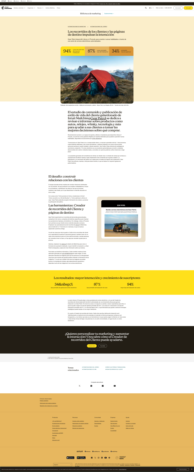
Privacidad (122, 465)
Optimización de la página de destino (48, 403)
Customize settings (182, 469)
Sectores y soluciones (18, 8)
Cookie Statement (122, 469)
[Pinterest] (109, 458)
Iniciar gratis (188, 8)
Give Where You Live (115, 426)
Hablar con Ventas (130, 428)
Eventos (96, 426)
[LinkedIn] (102, 458)
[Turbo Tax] (10, 1)
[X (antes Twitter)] (95, 458)
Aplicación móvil (55, 440)
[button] (151, 8)
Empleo (112, 428)
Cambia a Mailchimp (50, 8)
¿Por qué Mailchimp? (57, 421)
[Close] (192, 469)
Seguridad (54, 435)
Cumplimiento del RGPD (57, 433)
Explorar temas (108, 13)
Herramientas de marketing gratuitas (80, 423)
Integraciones (30, 8)
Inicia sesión (178, 8)
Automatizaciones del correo (98, 26)
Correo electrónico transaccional (115, 367)
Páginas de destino (44, 400)
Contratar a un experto (131, 423)
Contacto (128, 421)
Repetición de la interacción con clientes (49, 405)
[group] (151, 8)
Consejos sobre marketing (78, 421)
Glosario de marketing (77, 426)
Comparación (55, 430)
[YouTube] (106, 458)
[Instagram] (98, 458)
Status (53, 437)
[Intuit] (4, 1)
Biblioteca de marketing (90, 13)
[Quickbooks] (23, 1)
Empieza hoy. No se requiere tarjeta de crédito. (110, 3)
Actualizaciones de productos (58, 423)
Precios (58, 8)
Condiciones (127, 465)
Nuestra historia (113, 421)
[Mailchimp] (29, 1)
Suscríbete (102, 346)
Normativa (132, 465)
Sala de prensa (113, 423)
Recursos (39, 8)
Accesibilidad (113, 430)
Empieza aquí (92, 346)
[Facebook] (92, 458)
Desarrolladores (97, 423)
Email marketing (55, 426)
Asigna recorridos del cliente (114, 369)
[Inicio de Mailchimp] (6, 8)
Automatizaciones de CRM (89, 369)
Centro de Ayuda (129, 426)
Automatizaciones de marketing (77, 26)
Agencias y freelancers (99, 421)
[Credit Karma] (16, 1)
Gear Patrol (98, 118)
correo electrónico (97, 138)
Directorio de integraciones (78, 428)
